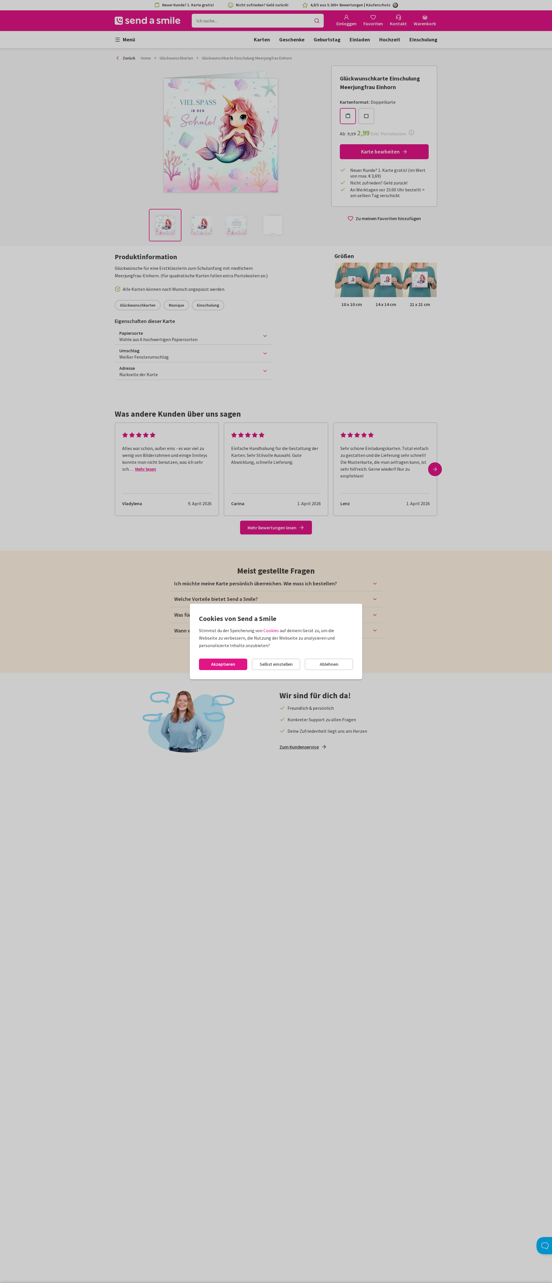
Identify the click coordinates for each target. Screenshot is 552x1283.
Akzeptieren (223, 664)
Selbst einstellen (276, 664)
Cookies (271, 630)
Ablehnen (329, 664)
